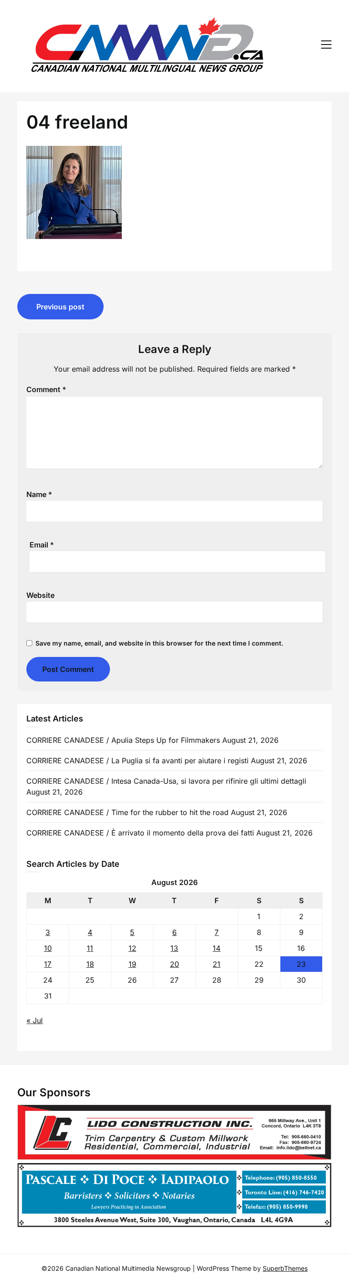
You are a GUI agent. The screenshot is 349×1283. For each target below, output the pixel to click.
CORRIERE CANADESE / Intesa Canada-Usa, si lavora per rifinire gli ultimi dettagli (166, 781)
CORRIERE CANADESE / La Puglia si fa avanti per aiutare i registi (137, 760)
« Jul (34, 1020)
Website (40, 595)
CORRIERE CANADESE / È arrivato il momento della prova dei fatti (140, 832)
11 (90, 948)
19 (132, 964)
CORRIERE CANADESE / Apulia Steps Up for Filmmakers (123, 740)
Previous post (60, 306)
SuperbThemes (285, 1268)
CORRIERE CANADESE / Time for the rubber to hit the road (127, 812)
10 (48, 948)
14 (216, 948)
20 (174, 964)
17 (47, 964)
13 (174, 948)
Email (42, 544)
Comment (46, 389)
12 (132, 948)
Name (39, 494)
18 (90, 964)
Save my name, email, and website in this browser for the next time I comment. (159, 643)
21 (216, 964)
